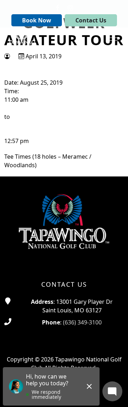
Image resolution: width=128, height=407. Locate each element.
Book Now (36, 20)
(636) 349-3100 (82, 322)
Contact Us (90, 20)
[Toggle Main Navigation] (114, 38)
